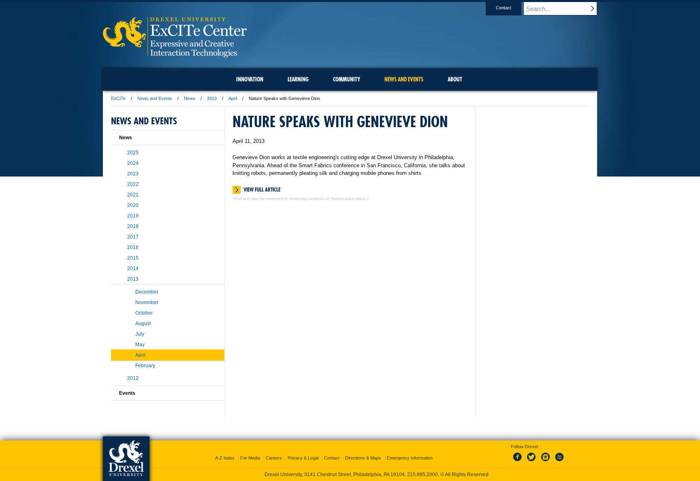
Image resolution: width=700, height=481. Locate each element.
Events (127, 393)
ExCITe (118, 98)
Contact (503, 7)
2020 (133, 205)
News (189, 98)
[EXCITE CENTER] (175, 55)
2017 (133, 237)
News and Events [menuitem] (403, 79)
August (143, 323)
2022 (133, 184)
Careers (274, 457)
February (145, 365)
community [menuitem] (346, 79)
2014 (133, 268)
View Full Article (261, 189)
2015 (133, 258)
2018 (133, 226)
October (144, 313)
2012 (133, 378)
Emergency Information (410, 457)
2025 (133, 152)
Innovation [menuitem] (249, 79)
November (146, 302)
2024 (133, 163)
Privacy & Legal (303, 457)
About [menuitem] (455, 79)
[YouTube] (559, 461)
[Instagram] (546, 461)
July (139, 334)
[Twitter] (532, 461)
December (146, 292)
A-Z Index (225, 457)
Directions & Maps (363, 457)
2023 (133, 174)
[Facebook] (519, 461)
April (232, 98)
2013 (212, 98)
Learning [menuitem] (298, 79)
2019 (133, 216)
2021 (133, 195)
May (140, 344)
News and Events (154, 98)
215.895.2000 (422, 474)
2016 (133, 247)
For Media (250, 457)
